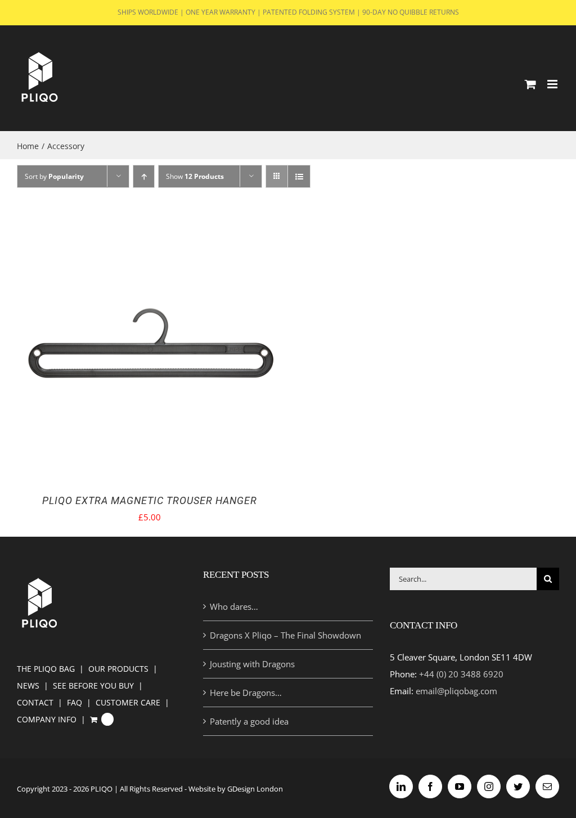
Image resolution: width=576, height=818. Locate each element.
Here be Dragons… (246, 692)
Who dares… (234, 606)
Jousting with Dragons (252, 663)
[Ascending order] (144, 176)
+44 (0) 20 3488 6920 (461, 674)
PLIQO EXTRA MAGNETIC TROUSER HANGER (149, 500)
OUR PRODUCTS (118, 668)
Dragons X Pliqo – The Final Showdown (285, 635)
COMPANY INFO (46, 719)
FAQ (74, 702)
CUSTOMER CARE (128, 702)
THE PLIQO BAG (46, 668)
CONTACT (35, 702)
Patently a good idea (249, 721)
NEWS (28, 685)
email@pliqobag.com (456, 690)
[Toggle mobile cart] (530, 84)
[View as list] (299, 176)
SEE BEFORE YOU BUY (93, 685)
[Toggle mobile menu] (553, 84)
